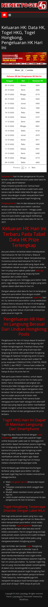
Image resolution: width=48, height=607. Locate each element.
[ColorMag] (4, 15)
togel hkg (37, 297)
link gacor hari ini (19, 482)
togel (29, 546)
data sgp (40, 270)
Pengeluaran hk (8, 203)
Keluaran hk (7, 176)
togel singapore (23, 525)
